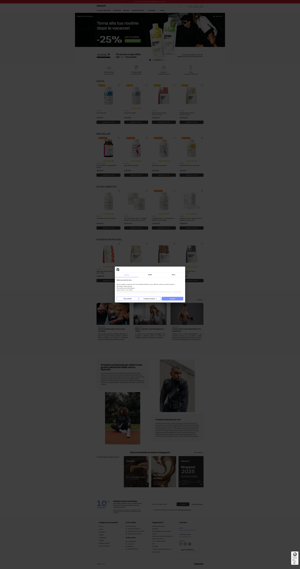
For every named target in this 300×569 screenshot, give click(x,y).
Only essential (127, 298)
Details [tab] (150, 274)
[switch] (294, 563)
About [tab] (173, 274)
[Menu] (297, 552)
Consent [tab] (126, 275)
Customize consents (149, 298)
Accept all (172, 298)
